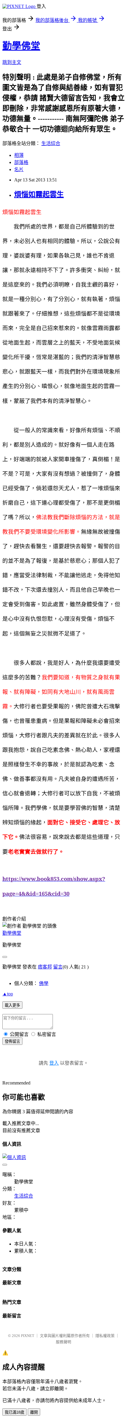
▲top (7, 993)
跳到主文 (11, 62)
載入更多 (12, 1005)
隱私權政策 (105, 1335)
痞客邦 (45, 966)
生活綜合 (50, 143)
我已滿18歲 (14, 1412)
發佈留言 (12, 1041)
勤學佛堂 (21, 46)
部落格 (21, 162)
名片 (19, 169)
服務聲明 (63, 1342)
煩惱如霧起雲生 (39, 194)
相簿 (19, 155)
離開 (34, 1412)
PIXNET (27, 1335)
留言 (58, 966)
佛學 (43, 983)
